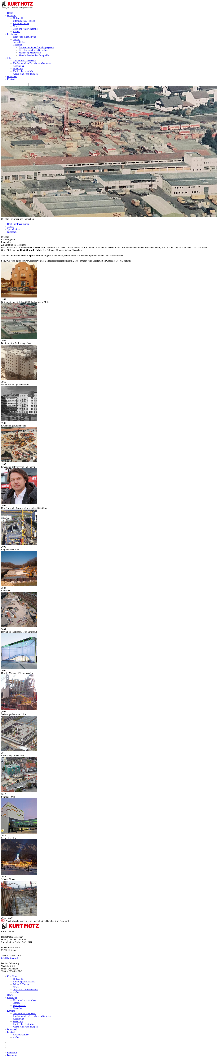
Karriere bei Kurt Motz (23, 71)
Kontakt (11, 79)
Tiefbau (16, 39)
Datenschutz (13, 1055)
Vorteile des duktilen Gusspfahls (34, 55)
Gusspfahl (17, 44)
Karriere (11, 1011)
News (15, 26)
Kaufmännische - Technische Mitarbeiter (32, 63)
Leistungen (12, 34)
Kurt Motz (12, 976)
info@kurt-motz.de (10, 958)
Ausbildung (18, 66)
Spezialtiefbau (19, 42)
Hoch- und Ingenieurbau (24, 36)
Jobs (9, 58)
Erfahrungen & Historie (24, 21)
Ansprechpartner (20, 1034)
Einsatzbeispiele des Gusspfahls (33, 50)
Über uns (11, 15)
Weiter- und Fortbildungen (25, 74)
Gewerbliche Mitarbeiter (24, 60)
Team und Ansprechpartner (25, 29)
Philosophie (18, 18)
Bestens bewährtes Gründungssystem (36, 47)
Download (12, 76)
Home (10, 13)
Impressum (12, 1052)
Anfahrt (16, 31)
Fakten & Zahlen (21, 23)
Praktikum (18, 68)
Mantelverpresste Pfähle (30, 52)
